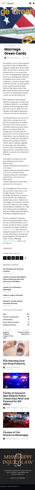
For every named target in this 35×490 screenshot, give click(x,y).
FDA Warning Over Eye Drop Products (14, 362)
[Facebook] (5, 258)
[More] (25, 258)
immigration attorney (10, 241)
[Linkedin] (13, 258)
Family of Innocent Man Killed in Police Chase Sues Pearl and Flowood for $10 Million (14, 279)
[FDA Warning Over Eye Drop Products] (16, 348)
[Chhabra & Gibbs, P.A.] (5, 58)
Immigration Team (9, 229)
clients (25, 232)
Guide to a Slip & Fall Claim (13, 295)
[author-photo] (4, 367)
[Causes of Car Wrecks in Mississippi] (16, 420)
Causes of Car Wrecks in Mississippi (15, 434)
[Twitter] (9, 258)
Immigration (7, 248)
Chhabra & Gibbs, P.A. (13, 58)
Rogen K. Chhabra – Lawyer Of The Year (8, 335)
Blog (4, 359)
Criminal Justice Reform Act (23, 333)
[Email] (17, 258)
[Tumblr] (21, 258)
